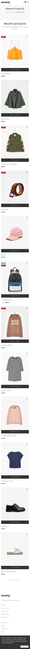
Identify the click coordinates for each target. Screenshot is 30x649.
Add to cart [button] (15, 69)
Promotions (4, 629)
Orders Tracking (5, 614)
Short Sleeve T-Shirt (7, 481)
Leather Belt (4, 209)
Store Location (5, 608)
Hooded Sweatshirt (6, 345)
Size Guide (4, 617)
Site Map (3, 605)
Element (12, 12)
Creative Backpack (6, 300)
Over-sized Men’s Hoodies (8, 436)
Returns (3, 626)
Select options (15, 115)
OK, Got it (24, 646)
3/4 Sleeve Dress (6, 390)
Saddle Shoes (5, 526)
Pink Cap (3, 255)
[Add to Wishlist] (27, 37)
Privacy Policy (5, 623)
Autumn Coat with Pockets (9, 164)
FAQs (2, 632)
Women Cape (5, 119)
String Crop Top (5, 73)
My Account (4, 611)
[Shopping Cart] (24, 2)
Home (6, 12)
